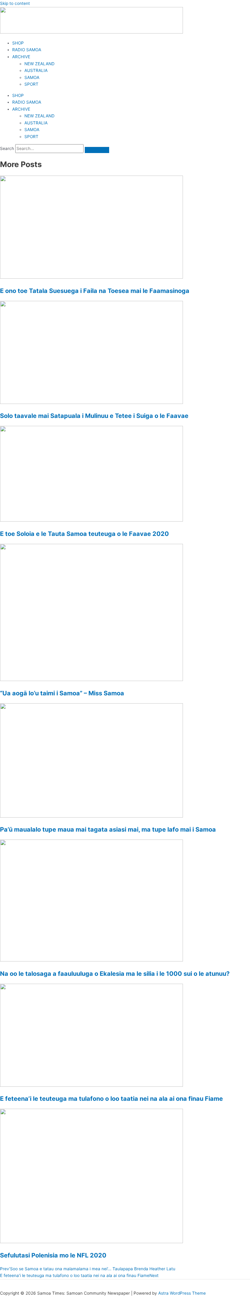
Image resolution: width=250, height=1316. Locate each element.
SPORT (31, 84)
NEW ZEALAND (39, 63)
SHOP (18, 43)
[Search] (97, 150)
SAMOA (31, 77)
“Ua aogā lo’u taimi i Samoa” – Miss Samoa (62, 693)
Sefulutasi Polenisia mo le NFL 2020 (53, 1255)
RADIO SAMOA (26, 49)
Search (7, 148)
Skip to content (15, 3)
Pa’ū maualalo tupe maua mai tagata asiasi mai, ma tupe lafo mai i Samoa (108, 829)
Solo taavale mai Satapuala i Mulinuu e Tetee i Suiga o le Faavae (94, 415)
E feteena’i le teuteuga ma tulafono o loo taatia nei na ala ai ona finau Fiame (111, 1098)
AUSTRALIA (36, 70)
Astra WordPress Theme (182, 1293)
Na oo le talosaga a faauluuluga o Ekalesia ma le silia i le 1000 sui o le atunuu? (115, 973)
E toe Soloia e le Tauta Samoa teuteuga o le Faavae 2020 (84, 533)
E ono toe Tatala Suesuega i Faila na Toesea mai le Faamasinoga (94, 290)
